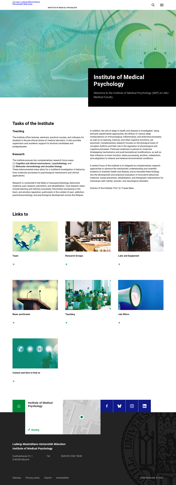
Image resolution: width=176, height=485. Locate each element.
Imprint (48, 477)
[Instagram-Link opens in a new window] (132, 406)
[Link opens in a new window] (63, 417)
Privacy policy (33, 477)
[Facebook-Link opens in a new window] (107, 406)
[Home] (19, 406)
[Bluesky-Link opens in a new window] (119, 406)
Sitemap (17, 477)
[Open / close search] (153, 5)
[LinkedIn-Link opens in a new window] (144, 406)
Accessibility (62, 477)
